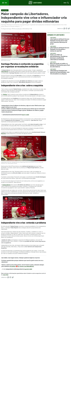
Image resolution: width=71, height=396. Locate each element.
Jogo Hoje (5, 274)
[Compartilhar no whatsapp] (64, 28)
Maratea (3, 133)
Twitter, (5, 94)
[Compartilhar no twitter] (69, 28)
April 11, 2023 (25, 114)
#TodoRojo (13, 266)
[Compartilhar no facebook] (66, 28)
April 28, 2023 (28, 269)
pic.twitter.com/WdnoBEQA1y (26, 266)
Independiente (6, 185)
